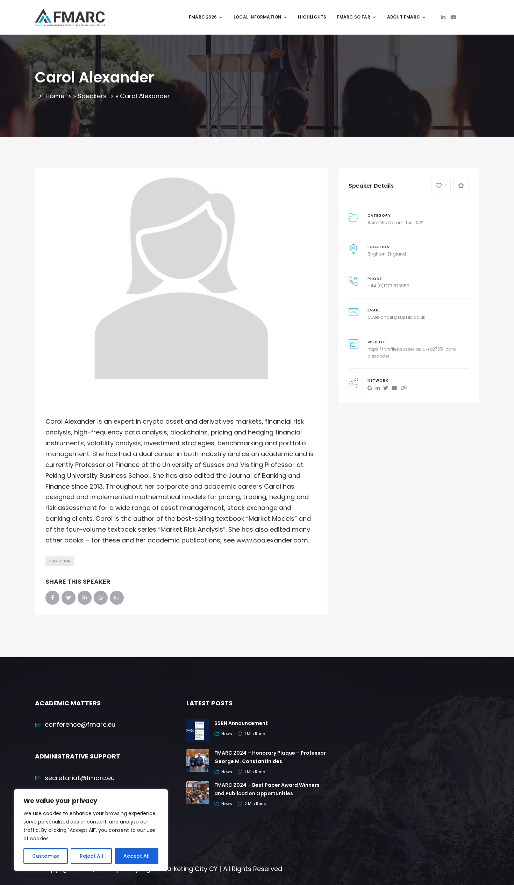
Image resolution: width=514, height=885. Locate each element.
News (226, 733)
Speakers (92, 96)
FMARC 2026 (203, 17)
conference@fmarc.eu (80, 724)
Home (54, 96)
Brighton (376, 254)
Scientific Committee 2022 (395, 222)
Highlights (312, 17)
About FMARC (403, 17)
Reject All (91, 855)
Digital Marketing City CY (179, 868)
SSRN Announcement (241, 723)
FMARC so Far (353, 17)
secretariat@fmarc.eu (80, 778)
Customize (45, 855)
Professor (59, 561)
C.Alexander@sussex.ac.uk (396, 317)
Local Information (257, 17)
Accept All (136, 855)
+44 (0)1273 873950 (388, 286)
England (397, 254)
